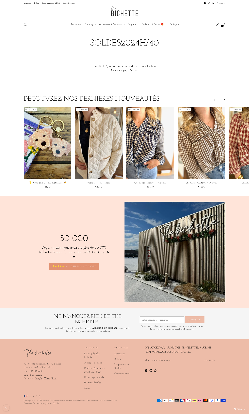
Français (220, 3)
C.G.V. (87, 388)
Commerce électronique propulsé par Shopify (41, 403)
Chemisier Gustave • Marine (150, 183)
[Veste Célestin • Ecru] (99, 143)
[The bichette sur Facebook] (205, 3)
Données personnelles (94, 377)
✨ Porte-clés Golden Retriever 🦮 (47, 183)
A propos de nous (93, 363)
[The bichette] (124, 12)
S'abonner (209, 360)
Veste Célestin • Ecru (99, 183)
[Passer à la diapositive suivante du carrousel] (222, 100)
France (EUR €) (33, 396)
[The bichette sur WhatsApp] (212, 3)
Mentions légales (92, 382)
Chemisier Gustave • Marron (201, 183)
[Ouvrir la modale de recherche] (25, 24)
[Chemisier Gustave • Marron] (201, 143)
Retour (117, 359)
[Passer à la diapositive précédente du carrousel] (216, 100)
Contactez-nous (121, 373)
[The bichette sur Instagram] (209, 3)
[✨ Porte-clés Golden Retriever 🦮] (47, 143)
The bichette (44, 400)
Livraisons (119, 354)
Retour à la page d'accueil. (124, 70)
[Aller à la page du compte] (218, 24)
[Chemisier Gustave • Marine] (150, 143)
